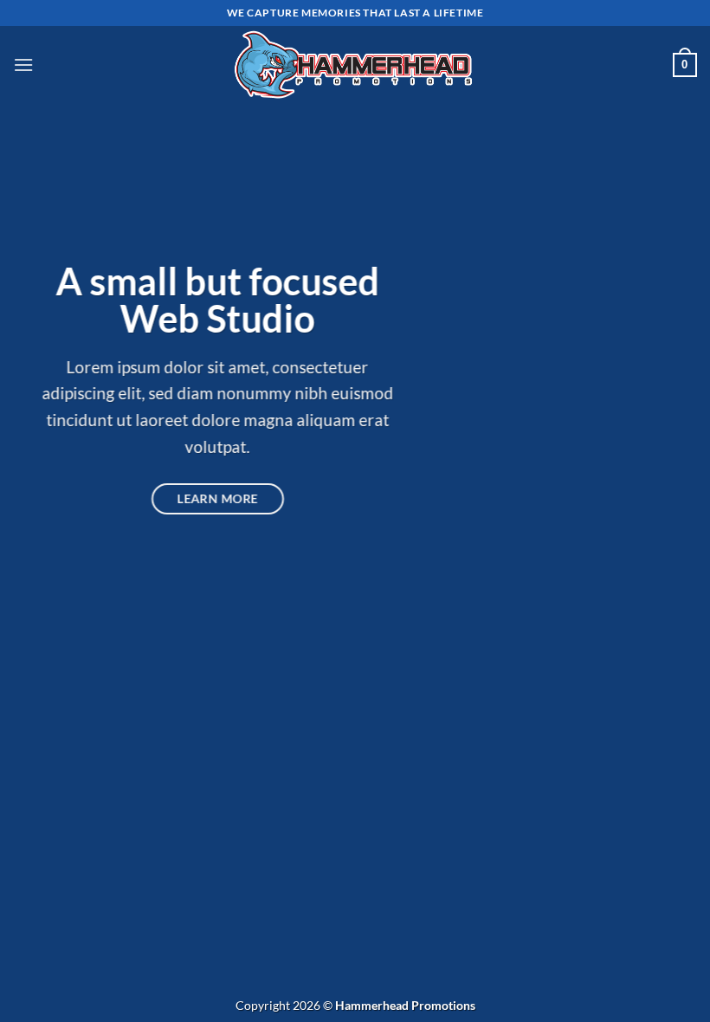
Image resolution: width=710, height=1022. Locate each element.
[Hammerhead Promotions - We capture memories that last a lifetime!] (355, 65)
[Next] (673, 511)
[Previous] (36, 511)
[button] (23, 64)
